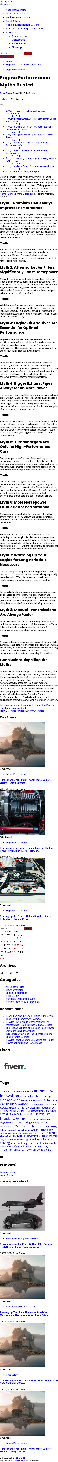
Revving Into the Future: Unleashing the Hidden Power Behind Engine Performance (26, 849)
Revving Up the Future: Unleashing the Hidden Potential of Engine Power (25, 918)
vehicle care (44, 1149)
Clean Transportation (40, 1107)
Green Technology (42, 1129)
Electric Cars (42, 1114)
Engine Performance (18, 17)
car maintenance (14, 1104)
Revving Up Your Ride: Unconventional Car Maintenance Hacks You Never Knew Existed (29, 1023)
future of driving (44, 1126)
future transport (8, 1130)
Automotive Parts (16, 10)
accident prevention (23, 1091)
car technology (35, 1104)
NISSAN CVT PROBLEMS (37, 1133)
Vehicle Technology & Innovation (25, 28)
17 (1, 948)
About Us (11, 32)
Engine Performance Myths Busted (24, 192)
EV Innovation (23, 1126)
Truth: (18, 116)
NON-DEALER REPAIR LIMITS (33, 1136)
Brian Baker (6, 93)
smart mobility (18, 1143)
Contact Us (18, 40)
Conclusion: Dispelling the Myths (23, 171)
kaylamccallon (7, 1172)
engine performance (42, 1119)
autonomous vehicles (32, 1100)
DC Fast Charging (34, 1110)
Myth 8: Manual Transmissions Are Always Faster (31, 166)
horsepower (6, 1133)
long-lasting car (20, 1133)
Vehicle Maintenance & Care (22, 25)
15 (18, 945)
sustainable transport (22, 1146)
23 (21, 948)
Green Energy (23, 1130)
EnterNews (19, 1460)
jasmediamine (7, 1174)
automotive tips (11, 1100)
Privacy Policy (20, 43)
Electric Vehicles (15, 13)
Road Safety (13, 21)
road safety (37, 1139)
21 (15, 948)
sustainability (36, 1143)
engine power (7, 1122)
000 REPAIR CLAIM (6, 1092)
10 (1, 945)
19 (8, 948)
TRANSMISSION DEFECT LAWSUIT (18, 1149)
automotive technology (35, 1096)
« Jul (2, 958)
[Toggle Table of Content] (2, 105)
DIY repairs (15, 1114)
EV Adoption (37, 1122)
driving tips (28, 1114)
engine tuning (22, 1122)
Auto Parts (50, 1100)
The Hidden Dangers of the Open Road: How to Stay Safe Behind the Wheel (30, 1029)
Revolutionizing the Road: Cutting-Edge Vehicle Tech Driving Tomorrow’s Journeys (30, 1017)
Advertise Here (20, 36)
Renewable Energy (19, 1139)
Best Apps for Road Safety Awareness (22, 710)
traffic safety (41, 1146)
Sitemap (17, 47)
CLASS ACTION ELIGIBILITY (19, 1108)
